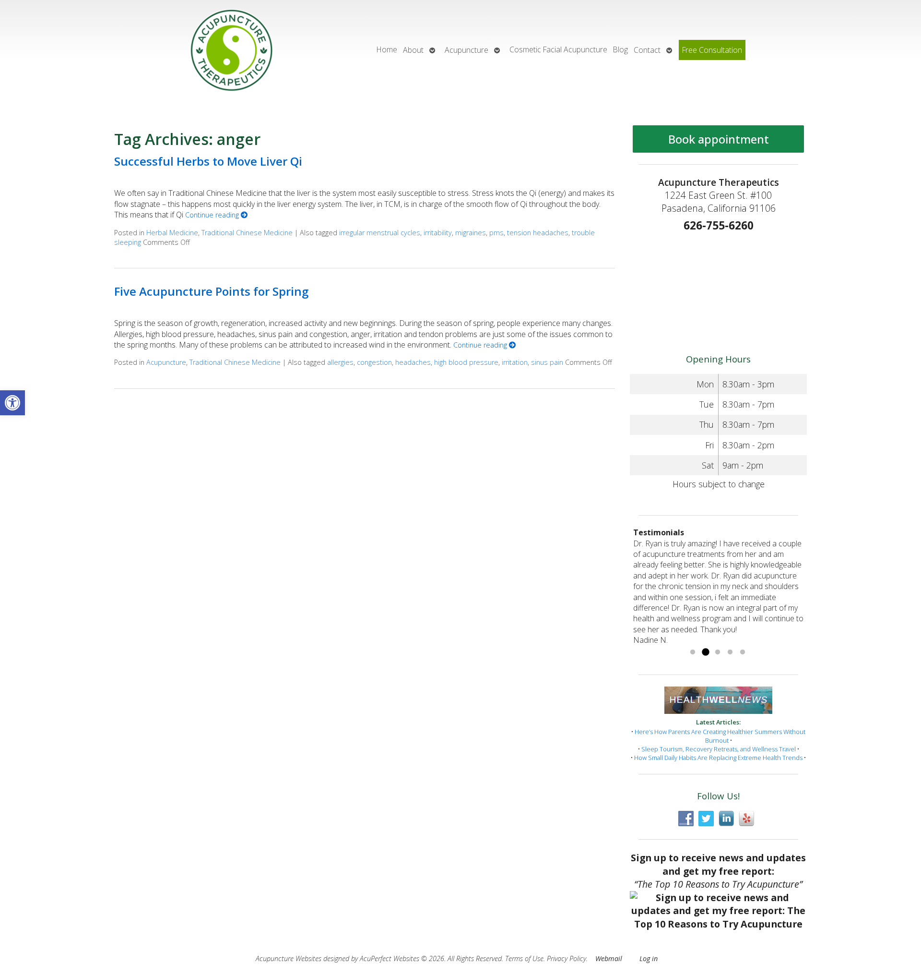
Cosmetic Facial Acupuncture (558, 49)
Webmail (608, 958)
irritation (515, 362)
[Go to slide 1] (692, 652)
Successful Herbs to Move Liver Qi (208, 161)
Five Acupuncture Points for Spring (211, 291)
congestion (374, 362)
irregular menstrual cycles (379, 232)
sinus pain (547, 362)
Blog (620, 49)
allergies (340, 362)
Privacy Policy (566, 958)
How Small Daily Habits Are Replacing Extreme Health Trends (718, 757)
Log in (648, 958)
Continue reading (213, 214)
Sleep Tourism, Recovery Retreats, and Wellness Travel (718, 749)
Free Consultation (712, 50)
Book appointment (718, 139)
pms (496, 232)
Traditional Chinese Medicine (247, 232)
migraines (470, 232)
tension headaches (537, 232)
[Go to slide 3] (717, 652)
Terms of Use (524, 958)
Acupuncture (466, 50)
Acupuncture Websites (288, 958)
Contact (647, 50)
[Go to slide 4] (730, 652)
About (413, 50)
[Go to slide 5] (742, 652)
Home (387, 49)
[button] (12, 402)
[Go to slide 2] (705, 652)
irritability (438, 232)
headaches (413, 362)
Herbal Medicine (172, 232)
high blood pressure (466, 362)
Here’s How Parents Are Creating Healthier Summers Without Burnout (720, 736)
